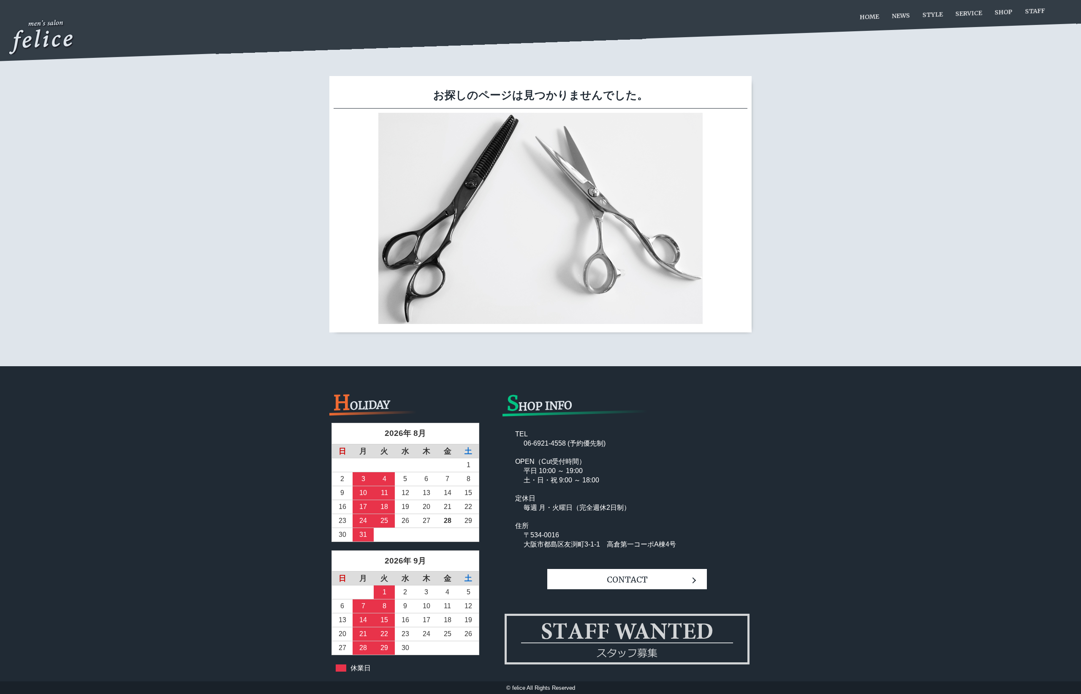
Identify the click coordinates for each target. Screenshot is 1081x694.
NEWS (901, 15)
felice (518, 688)
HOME (869, 17)
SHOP (1004, 12)
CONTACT (627, 579)
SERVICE (969, 13)
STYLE (933, 15)
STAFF (1035, 11)
